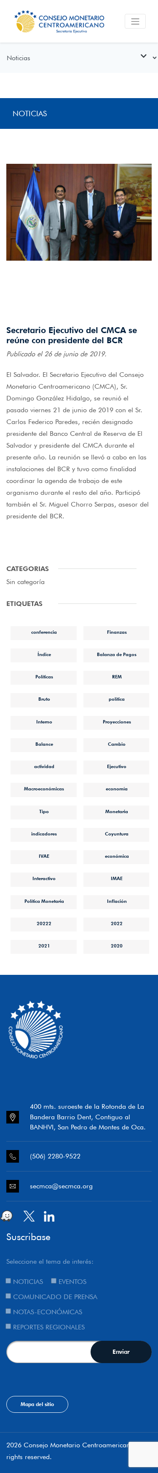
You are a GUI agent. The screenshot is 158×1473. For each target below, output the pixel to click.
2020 (117, 946)
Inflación (117, 901)
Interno (44, 722)
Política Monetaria (44, 901)
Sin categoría (25, 582)
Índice (44, 654)
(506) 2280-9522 (55, 1156)
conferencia (44, 632)
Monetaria (116, 811)
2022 (117, 923)
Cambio (117, 744)
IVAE (44, 856)
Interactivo (44, 878)
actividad (44, 766)
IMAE (117, 878)
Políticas (44, 677)
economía (117, 789)
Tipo (44, 811)
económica (117, 856)
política (117, 699)
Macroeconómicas (44, 789)
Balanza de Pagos (117, 654)
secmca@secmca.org (61, 1186)
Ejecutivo (116, 766)
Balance (44, 744)
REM (117, 677)
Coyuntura (117, 834)
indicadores (44, 834)
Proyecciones (117, 722)
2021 (44, 946)
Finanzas (117, 632)
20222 (44, 923)
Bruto (44, 699)
